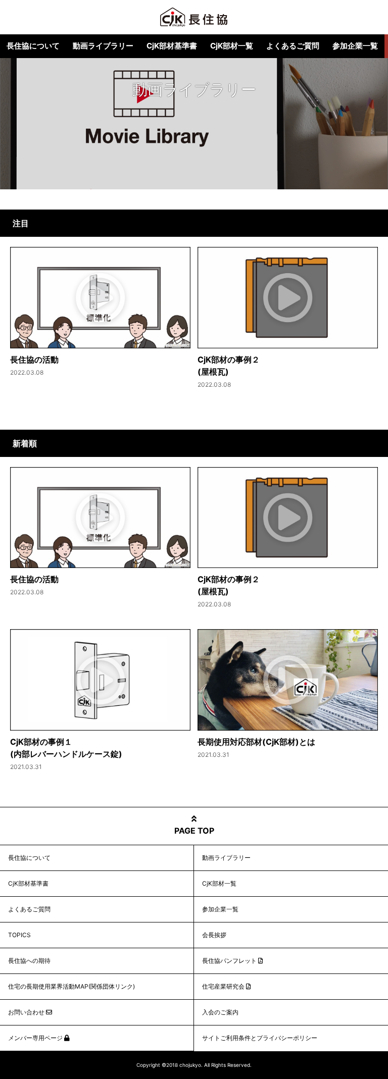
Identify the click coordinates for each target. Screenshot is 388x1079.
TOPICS (19, 935)
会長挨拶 (214, 935)
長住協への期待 (29, 960)
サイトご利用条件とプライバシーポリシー (259, 1038)
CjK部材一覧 (231, 45)
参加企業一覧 (355, 45)
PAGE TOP (194, 831)
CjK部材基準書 (172, 45)
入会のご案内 (220, 1012)
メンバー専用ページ (36, 1038)
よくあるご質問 (292, 45)
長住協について (33, 45)
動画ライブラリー (103, 45)
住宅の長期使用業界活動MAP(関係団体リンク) (71, 986)
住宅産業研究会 (224, 986)
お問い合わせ (27, 1012)
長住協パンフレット (230, 960)
